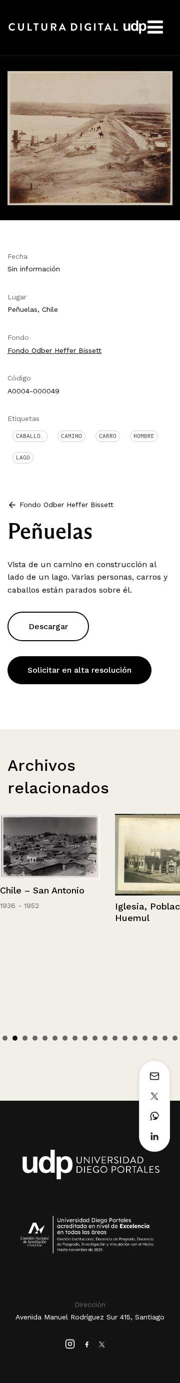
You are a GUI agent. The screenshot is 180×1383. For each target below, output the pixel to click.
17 (165, 1038)
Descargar (48, 626)
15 (145, 1038)
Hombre (144, 435)
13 (125, 1038)
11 (105, 1038)
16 (155, 1038)
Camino (71, 435)
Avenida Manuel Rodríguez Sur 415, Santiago (90, 1317)
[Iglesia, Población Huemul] (66, 854)
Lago (23, 457)
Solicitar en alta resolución (80, 670)
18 (175, 1038)
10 (95, 1038)
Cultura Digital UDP (78, 32)
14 (135, 1038)
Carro (107, 435)
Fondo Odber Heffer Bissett (55, 350)
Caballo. (30, 435)
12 (115, 1038)
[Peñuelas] (90, 137)
